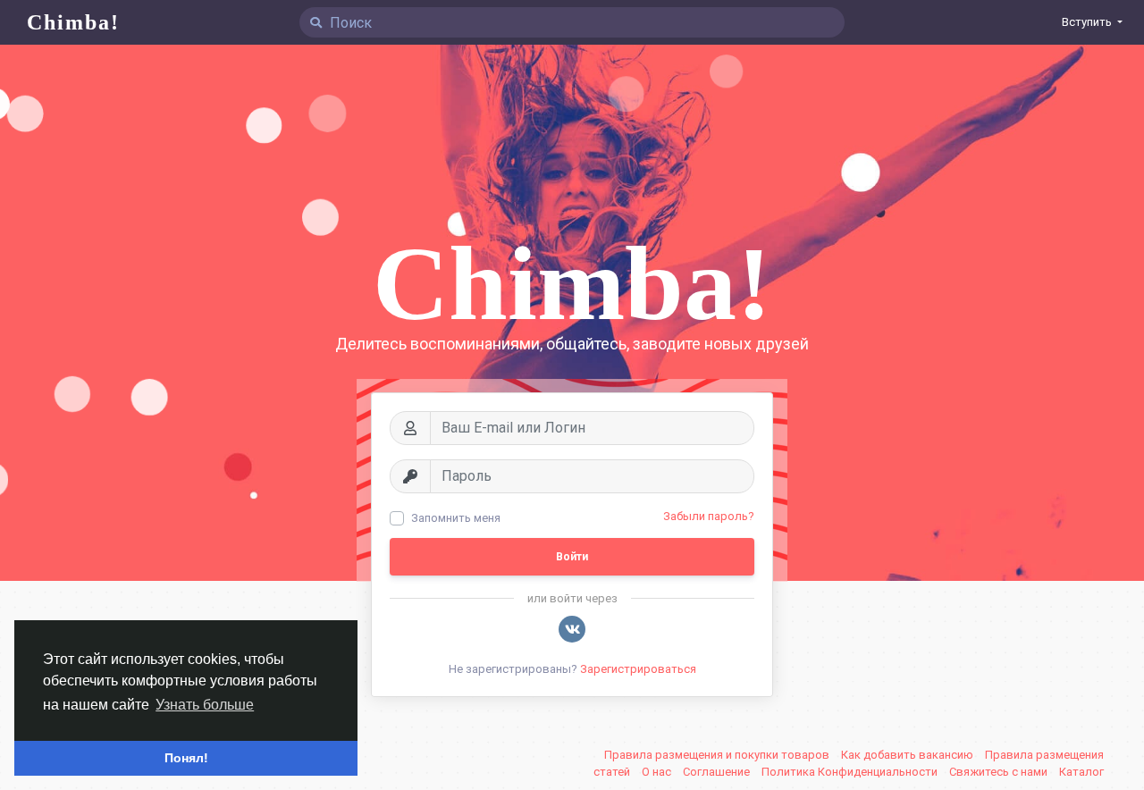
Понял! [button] (186, 758)
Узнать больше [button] (205, 704)
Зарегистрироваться (638, 669)
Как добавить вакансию (908, 754)
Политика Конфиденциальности (850, 771)
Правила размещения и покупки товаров (718, 754)
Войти (572, 556)
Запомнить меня (455, 518)
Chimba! (73, 22)
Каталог (1081, 771)
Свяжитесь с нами (999, 771)
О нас (658, 771)
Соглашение (718, 771)
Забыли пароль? (708, 516)
